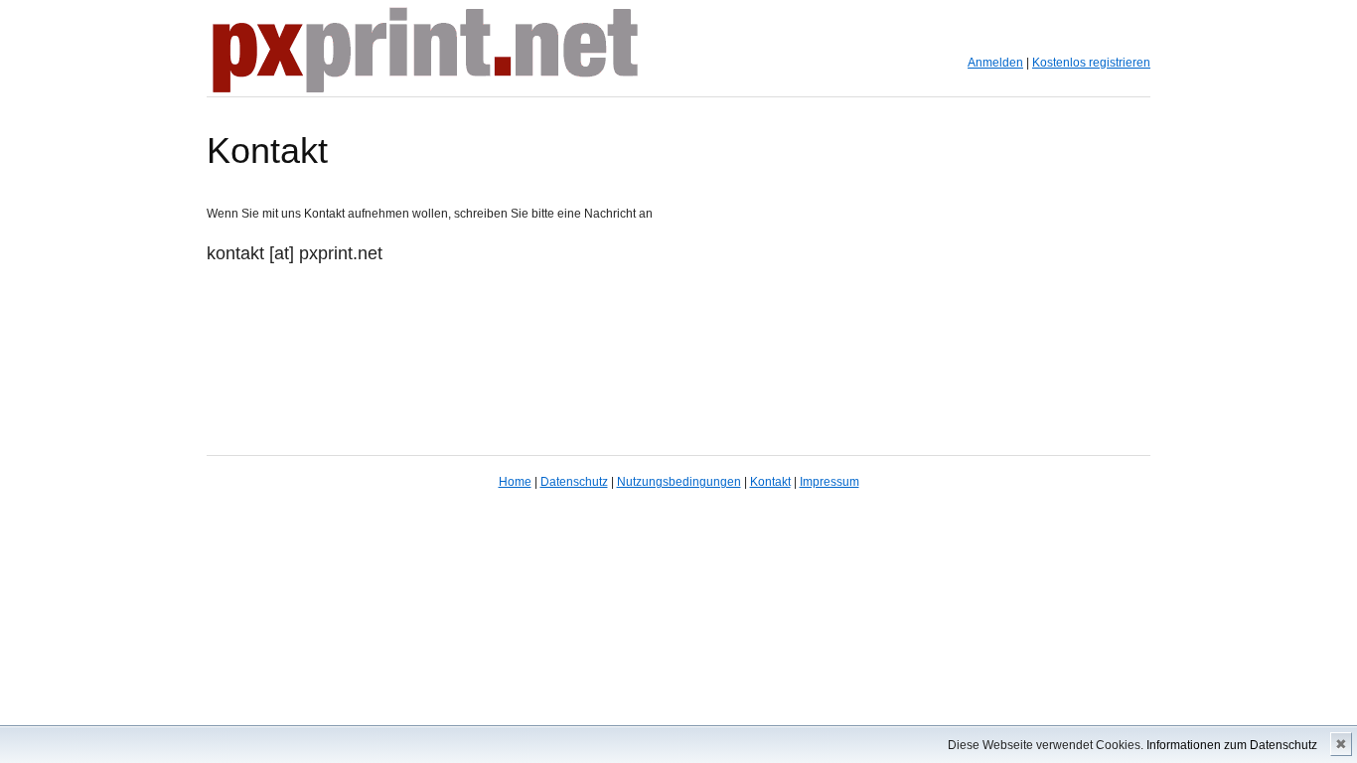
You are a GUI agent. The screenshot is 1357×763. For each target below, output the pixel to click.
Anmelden (995, 63)
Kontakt (770, 482)
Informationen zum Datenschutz (1231, 745)
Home (515, 482)
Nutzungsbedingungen (679, 482)
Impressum (829, 482)
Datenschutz (574, 482)
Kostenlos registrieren (1091, 63)
